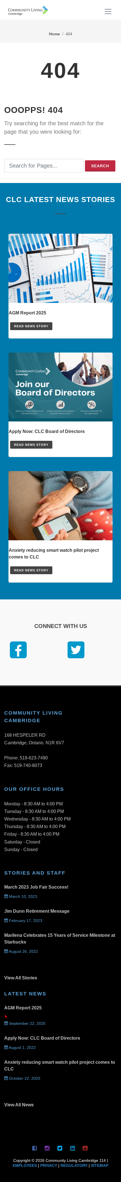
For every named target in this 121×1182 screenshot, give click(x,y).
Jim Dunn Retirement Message (37, 911)
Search (100, 166)
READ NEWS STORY (31, 326)
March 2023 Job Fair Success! (36, 887)
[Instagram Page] (47, 1148)
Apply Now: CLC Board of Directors (42, 1038)
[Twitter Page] (60, 1148)
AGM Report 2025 (23, 1007)
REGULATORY (74, 1165)
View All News (19, 1104)
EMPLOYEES (25, 1165)
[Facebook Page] (34, 1148)
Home (54, 34)
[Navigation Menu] (108, 12)
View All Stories (20, 977)
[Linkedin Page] (72, 1148)
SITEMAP (99, 1165)
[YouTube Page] (85, 1148)
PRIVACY (48, 1165)
